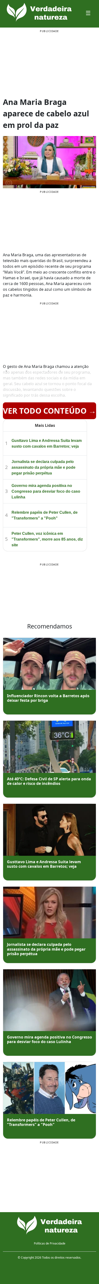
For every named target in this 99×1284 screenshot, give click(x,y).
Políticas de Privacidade (49, 1243)
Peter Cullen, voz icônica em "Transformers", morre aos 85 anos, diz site (47, 539)
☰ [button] (88, 13)
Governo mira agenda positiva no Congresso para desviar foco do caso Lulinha (46, 491)
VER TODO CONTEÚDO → (49, 410)
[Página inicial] (49, 1225)
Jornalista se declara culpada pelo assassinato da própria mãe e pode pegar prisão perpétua (43, 467)
